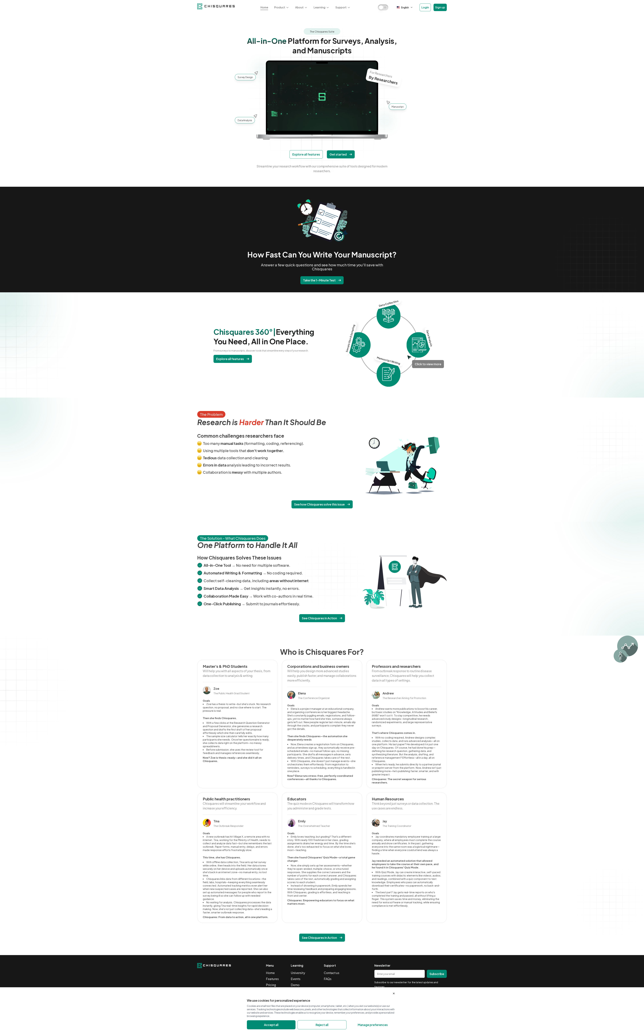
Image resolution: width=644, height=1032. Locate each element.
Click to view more (428, 364)
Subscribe (437, 974)
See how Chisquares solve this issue (319, 504)
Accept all (271, 1025)
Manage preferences (373, 1025)
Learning (319, 7)
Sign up (440, 7)
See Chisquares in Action (319, 618)
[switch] (383, 7)
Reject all (322, 1025)
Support (340, 7)
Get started (338, 154)
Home (264, 7)
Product (279, 7)
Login (425, 7)
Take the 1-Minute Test (319, 280)
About (299, 7)
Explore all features (306, 154)
